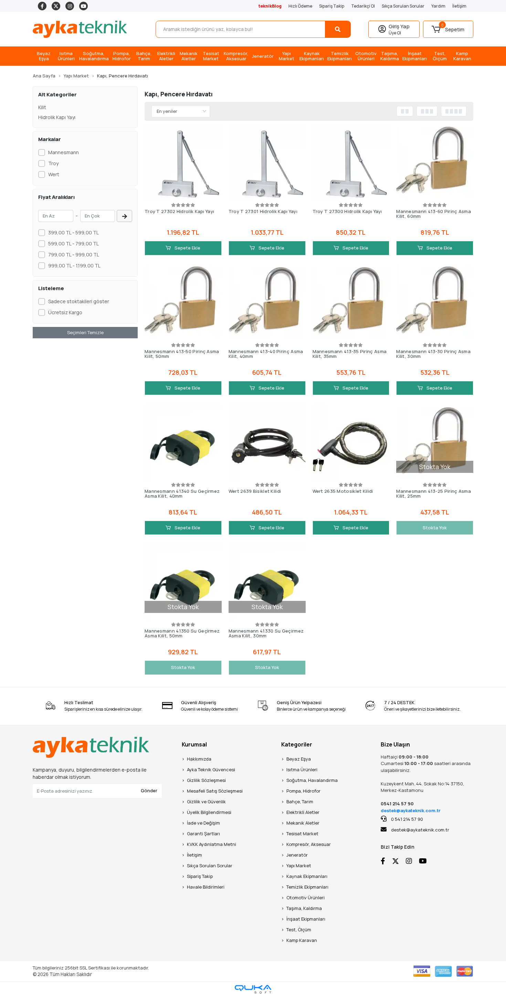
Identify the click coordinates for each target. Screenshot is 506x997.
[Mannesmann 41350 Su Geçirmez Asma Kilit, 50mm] (183, 582)
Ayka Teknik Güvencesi (211, 769)
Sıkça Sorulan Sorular (403, 6)
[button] (448, 29)
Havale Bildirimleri (205, 887)
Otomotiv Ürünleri (305, 897)
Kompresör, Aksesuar (308, 844)
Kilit (42, 107)
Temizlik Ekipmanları (307, 887)
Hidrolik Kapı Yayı (56, 117)
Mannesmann (63, 152)
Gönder (149, 790)
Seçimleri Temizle (85, 332)
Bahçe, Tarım (299, 801)
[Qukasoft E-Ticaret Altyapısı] (253, 989)
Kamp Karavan (301, 940)
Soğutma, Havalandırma (312, 780)
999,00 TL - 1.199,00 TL (74, 265)
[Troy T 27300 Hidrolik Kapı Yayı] (351, 162)
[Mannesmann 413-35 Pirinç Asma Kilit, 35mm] (351, 302)
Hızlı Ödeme (300, 6)
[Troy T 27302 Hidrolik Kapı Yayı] (183, 162)
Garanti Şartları (203, 833)
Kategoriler (296, 744)
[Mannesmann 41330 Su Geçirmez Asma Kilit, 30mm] (267, 582)
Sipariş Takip (331, 6)
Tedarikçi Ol (363, 6)
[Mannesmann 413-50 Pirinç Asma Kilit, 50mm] (183, 302)
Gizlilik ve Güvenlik (206, 801)
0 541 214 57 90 (406, 819)
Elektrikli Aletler (302, 812)
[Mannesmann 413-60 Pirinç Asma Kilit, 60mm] (434, 162)
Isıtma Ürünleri (301, 769)
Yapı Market (298, 865)
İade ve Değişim (203, 823)
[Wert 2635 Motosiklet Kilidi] (351, 442)
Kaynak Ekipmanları (306, 876)
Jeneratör (297, 855)
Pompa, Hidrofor (303, 791)
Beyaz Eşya (298, 759)
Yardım (438, 6)
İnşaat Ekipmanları (305, 919)
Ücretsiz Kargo (65, 312)
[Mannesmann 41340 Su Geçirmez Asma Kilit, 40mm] (183, 442)
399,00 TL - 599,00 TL (73, 232)
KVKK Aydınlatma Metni (211, 844)
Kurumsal (194, 744)
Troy (53, 163)
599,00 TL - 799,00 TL (73, 243)
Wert (53, 174)
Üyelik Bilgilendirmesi (209, 812)
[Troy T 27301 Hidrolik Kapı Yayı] (267, 162)
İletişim (459, 6)
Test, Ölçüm (298, 929)
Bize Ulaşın (395, 744)
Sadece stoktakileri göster (78, 301)
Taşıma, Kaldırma (304, 908)
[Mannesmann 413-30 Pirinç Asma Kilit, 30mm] (434, 302)
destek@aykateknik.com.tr (411, 810)
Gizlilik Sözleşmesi (206, 780)
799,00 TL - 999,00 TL (73, 254)
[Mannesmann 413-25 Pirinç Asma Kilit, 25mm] (434, 442)
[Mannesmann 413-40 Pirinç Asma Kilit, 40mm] (267, 302)
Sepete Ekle (186, 248)
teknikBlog (270, 6)
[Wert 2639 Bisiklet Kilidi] (267, 442)
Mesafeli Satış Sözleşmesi (215, 791)
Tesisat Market (302, 833)
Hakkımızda (199, 759)
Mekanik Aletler (302, 823)
